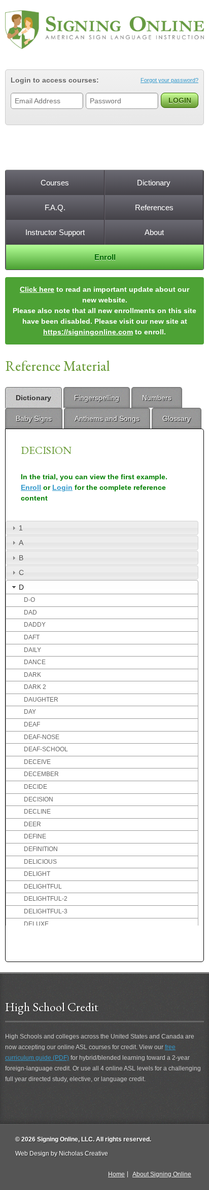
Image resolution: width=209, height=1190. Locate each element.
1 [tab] (21, 528)
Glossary (176, 418)
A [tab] (21, 543)
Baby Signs (34, 418)
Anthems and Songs (107, 418)
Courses (55, 182)
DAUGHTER (41, 699)
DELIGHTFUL (43, 886)
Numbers (156, 398)
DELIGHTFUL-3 (45, 911)
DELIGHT (37, 873)
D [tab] (21, 587)
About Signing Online (161, 1174)
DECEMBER (41, 774)
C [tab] (21, 572)
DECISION (38, 799)
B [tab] (21, 558)
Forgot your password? (169, 80)
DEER (32, 824)
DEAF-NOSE (41, 737)
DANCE (35, 662)
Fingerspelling (96, 398)
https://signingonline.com (88, 332)
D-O (29, 599)
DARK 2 (35, 686)
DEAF (32, 724)
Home (116, 1174)
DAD (30, 612)
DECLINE (37, 811)
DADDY (35, 624)
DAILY (32, 650)
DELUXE (36, 924)
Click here (37, 289)
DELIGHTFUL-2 (45, 898)
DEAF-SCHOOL (46, 749)
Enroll (105, 257)
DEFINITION (41, 849)
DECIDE (35, 786)
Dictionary (153, 182)
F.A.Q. (55, 207)
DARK (32, 674)
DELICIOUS (40, 861)
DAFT (32, 637)
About (154, 232)
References (154, 207)
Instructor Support (55, 232)
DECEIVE (37, 761)
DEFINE (35, 836)
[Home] (104, 29)
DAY (30, 711)
